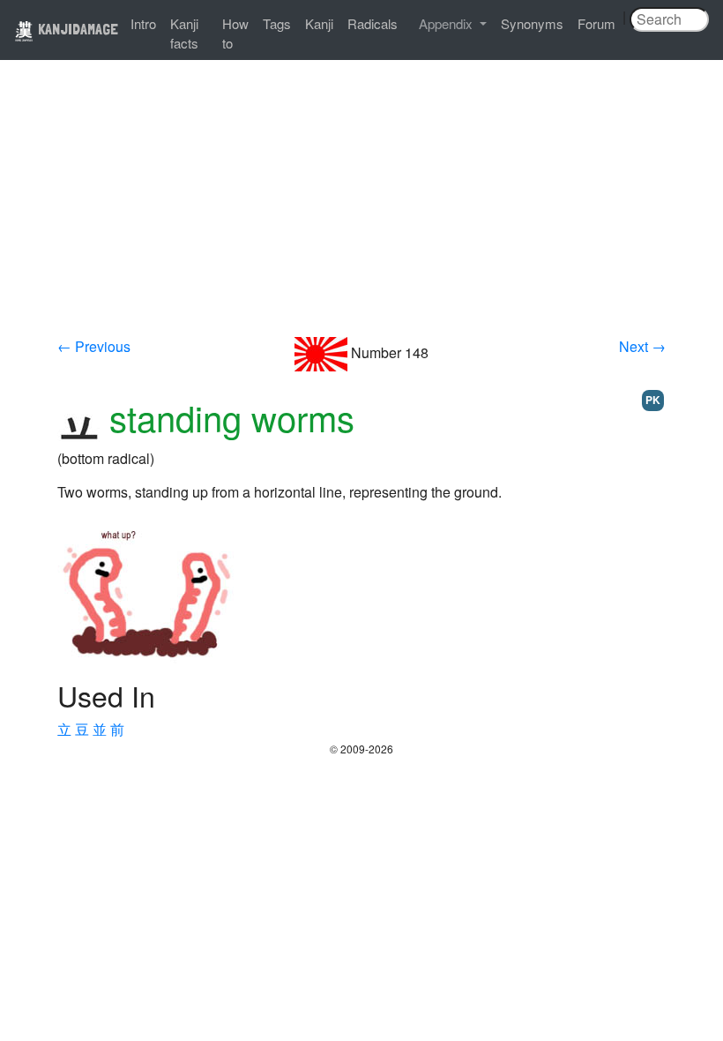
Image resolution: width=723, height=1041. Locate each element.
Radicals (372, 23)
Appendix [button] (447, 23)
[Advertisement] (361, 204)
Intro (143, 23)
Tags (277, 23)
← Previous (93, 346)
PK (652, 400)
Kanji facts (184, 33)
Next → (642, 346)
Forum (596, 23)
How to (235, 33)
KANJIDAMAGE (76, 28)
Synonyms (532, 23)
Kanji (319, 23)
